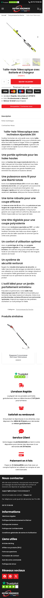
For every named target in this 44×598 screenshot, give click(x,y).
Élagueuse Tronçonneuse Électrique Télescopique (18, 356)
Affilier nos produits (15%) (11, 548)
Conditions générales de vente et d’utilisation (19, 533)
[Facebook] (4, 576)
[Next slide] (38, 37)
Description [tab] (6, 116)
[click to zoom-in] (21, 37)
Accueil (4, 15)
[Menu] (5, 8)
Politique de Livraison (10, 524)
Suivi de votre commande (11, 560)
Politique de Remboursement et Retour (16, 520)
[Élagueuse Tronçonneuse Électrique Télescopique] (18, 336)
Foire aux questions (9, 552)
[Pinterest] (10, 576)
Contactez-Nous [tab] (8, 125)
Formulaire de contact (10, 556)
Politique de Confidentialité (12, 528)
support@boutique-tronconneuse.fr (16, 491)
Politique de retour (9, 564)
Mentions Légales (9, 516)
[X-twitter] (15, 576)
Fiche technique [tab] (8, 121)
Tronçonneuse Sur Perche (16, 15)
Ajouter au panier (26, 81)
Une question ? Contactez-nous (21, 106)
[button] (38, 8)
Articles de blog (8, 543)
